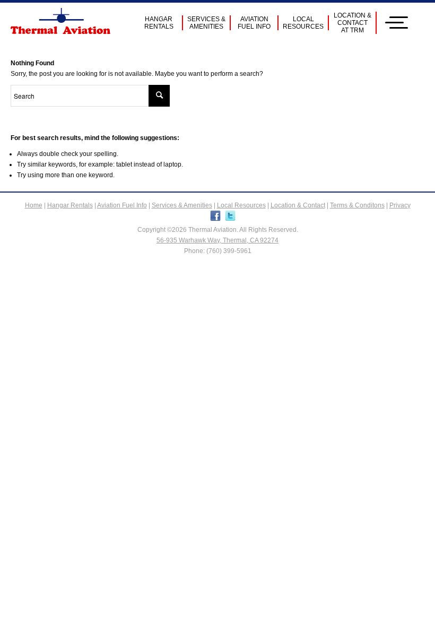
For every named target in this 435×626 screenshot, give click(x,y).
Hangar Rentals (70, 205)
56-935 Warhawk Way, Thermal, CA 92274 (217, 240)
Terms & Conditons (357, 205)
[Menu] (400, 22)
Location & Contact (298, 205)
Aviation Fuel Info (122, 205)
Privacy (400, 205)
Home (33, 205)
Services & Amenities (182, 205)
